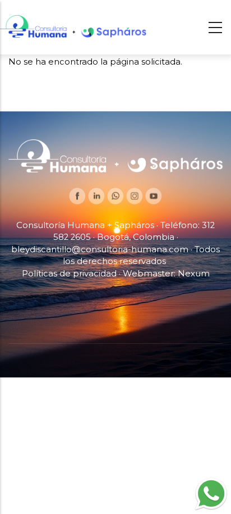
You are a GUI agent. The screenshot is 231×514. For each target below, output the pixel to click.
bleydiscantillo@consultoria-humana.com (99, 249)
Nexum (194, 274)
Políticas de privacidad (69, 274)
